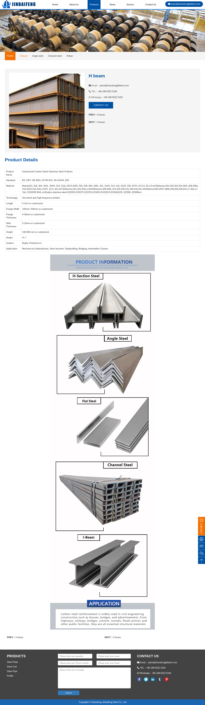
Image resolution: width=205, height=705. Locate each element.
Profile (10, 676)
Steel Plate (12, 662)
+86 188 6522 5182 (107, 91)
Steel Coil (12, 666)
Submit (69, 693)
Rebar (70, 56)
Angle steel (38, 56)
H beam (24, 56)
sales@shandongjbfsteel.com (185, 4)
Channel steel (55, 56)
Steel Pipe (12, 671)
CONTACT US (101, 105)
